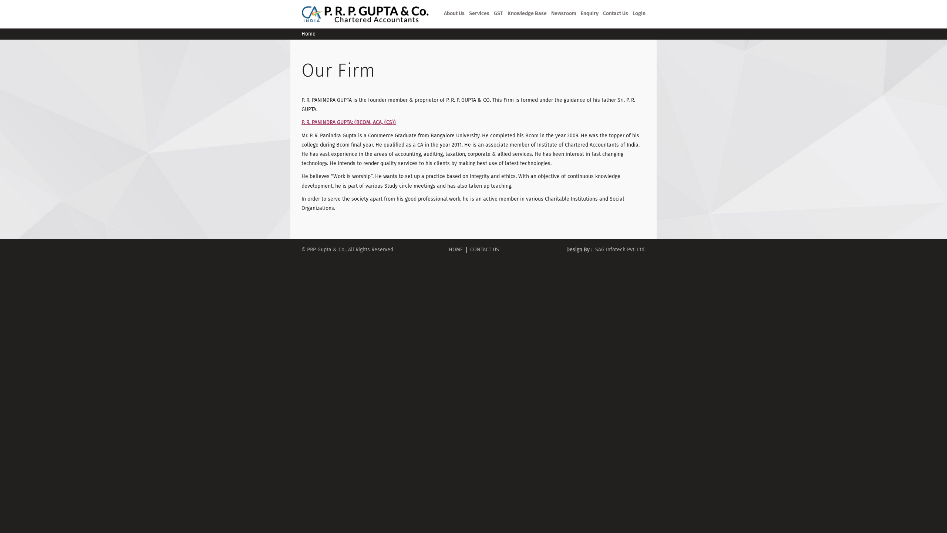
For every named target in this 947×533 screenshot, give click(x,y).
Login (639, 13)
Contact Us (615, 13)
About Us (454, 13)
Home (456, 249)
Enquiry (590, 13)
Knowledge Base (527, 13)
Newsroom (563, 13)
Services (479, 13)
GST (498, 13)
